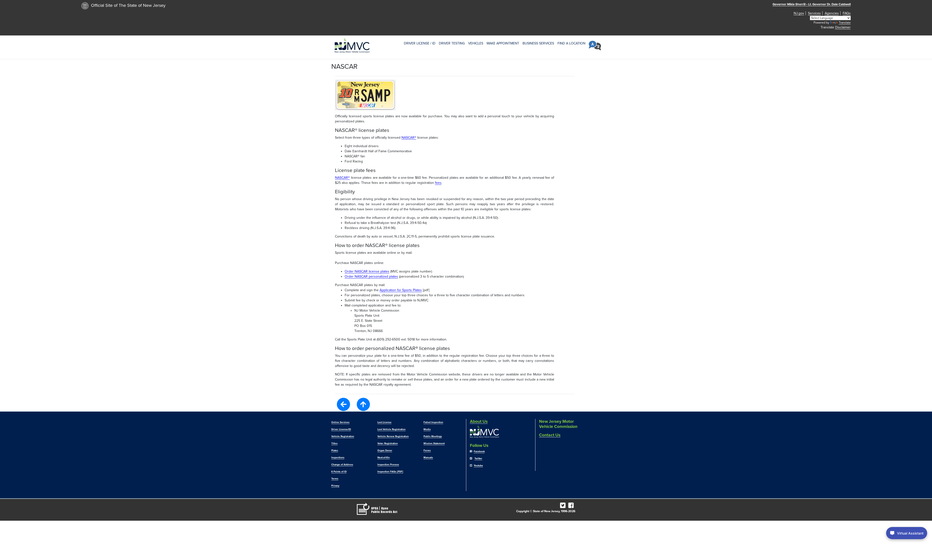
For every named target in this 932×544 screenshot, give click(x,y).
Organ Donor (384, 450)
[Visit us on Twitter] (563, 506)
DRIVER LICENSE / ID (419, 43)
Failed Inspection (433, 422)
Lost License (384, 422)
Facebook (479, 451)
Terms (334, 478)
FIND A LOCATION (571, 43)
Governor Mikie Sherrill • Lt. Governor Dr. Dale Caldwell (812, 4)
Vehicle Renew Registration (393, 436)
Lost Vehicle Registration (391, 429)
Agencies (832, 13)
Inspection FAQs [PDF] (390, 471)
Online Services (340, 422)
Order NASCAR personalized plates (371, 276)
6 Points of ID (339, 471)
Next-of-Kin (383, 457)
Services (814, 13)
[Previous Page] (343, 404)
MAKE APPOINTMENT (503, 43)
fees (438, 183)
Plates (334, 450)
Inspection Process (388, 464)
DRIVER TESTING (452, 43)
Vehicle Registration (342, 436)
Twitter (478, 458)
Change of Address (342, 464)
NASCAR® (408, 138)
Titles (334, 443)
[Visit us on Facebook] (571, 506)
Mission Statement (434, 443)
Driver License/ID (341, 429)
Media (427, 429)
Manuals (428, 457)
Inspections (337, 457)
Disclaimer (843, 27)
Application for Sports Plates (401, 290)
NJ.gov (799, 13)
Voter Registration (387, 443)
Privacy (335, 485)
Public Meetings (433, 436)
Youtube (478, 465)
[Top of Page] (363, 404)
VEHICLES (475, 43)
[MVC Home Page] (352, 45)
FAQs (847, 13)
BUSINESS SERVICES (538, 43)
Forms (427, 450)
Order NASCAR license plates (367, 271)
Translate (845, 22)
